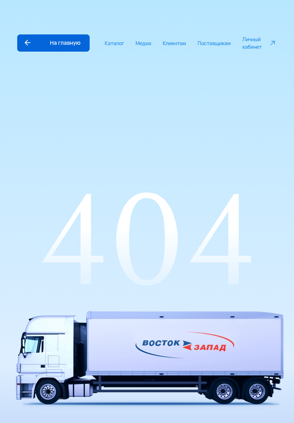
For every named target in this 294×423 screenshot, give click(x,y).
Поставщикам (214, 43)
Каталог (114, 43)
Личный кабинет (252, 43)
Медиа (143, 43)
